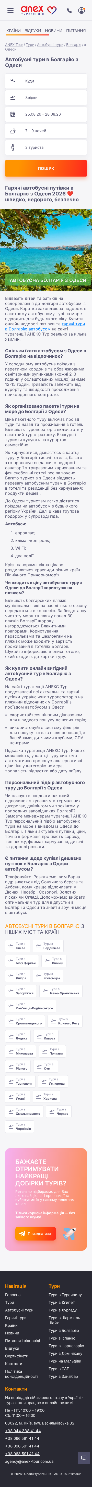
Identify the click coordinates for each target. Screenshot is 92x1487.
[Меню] (10, 10)
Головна (12, 1294)
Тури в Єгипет (62, 1302)
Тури (30, 44)
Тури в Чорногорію (66, 1345)
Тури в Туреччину (65, 1294)
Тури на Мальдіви (65, 1361)
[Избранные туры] (81, 10)
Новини (53, 30)
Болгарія (73, 44)
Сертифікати (16, 1356)
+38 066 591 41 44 (22, 1438)
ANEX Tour (14, 44)
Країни (13, 30)
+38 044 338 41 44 (23, 1430)
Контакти (13, 1363)
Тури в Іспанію (62, 1338)
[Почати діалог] (84, 1458)
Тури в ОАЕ (59, 1368)
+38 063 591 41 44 (22, 1453)
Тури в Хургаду (63, 1310)
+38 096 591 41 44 (22, 1446)
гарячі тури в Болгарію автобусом (45, 326)
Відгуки (33, 30)
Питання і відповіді (22, 1340)
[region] (46, 31)
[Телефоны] (69, 10)
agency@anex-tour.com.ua (29, 1461)
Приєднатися (39, 1233)
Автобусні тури (50, 44)
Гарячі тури (16, 1317)
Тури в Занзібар (63, 1376)
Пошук (46, 168)
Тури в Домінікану (65, 1353)
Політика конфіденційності (21, 1374)
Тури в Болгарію (64, 1330)
